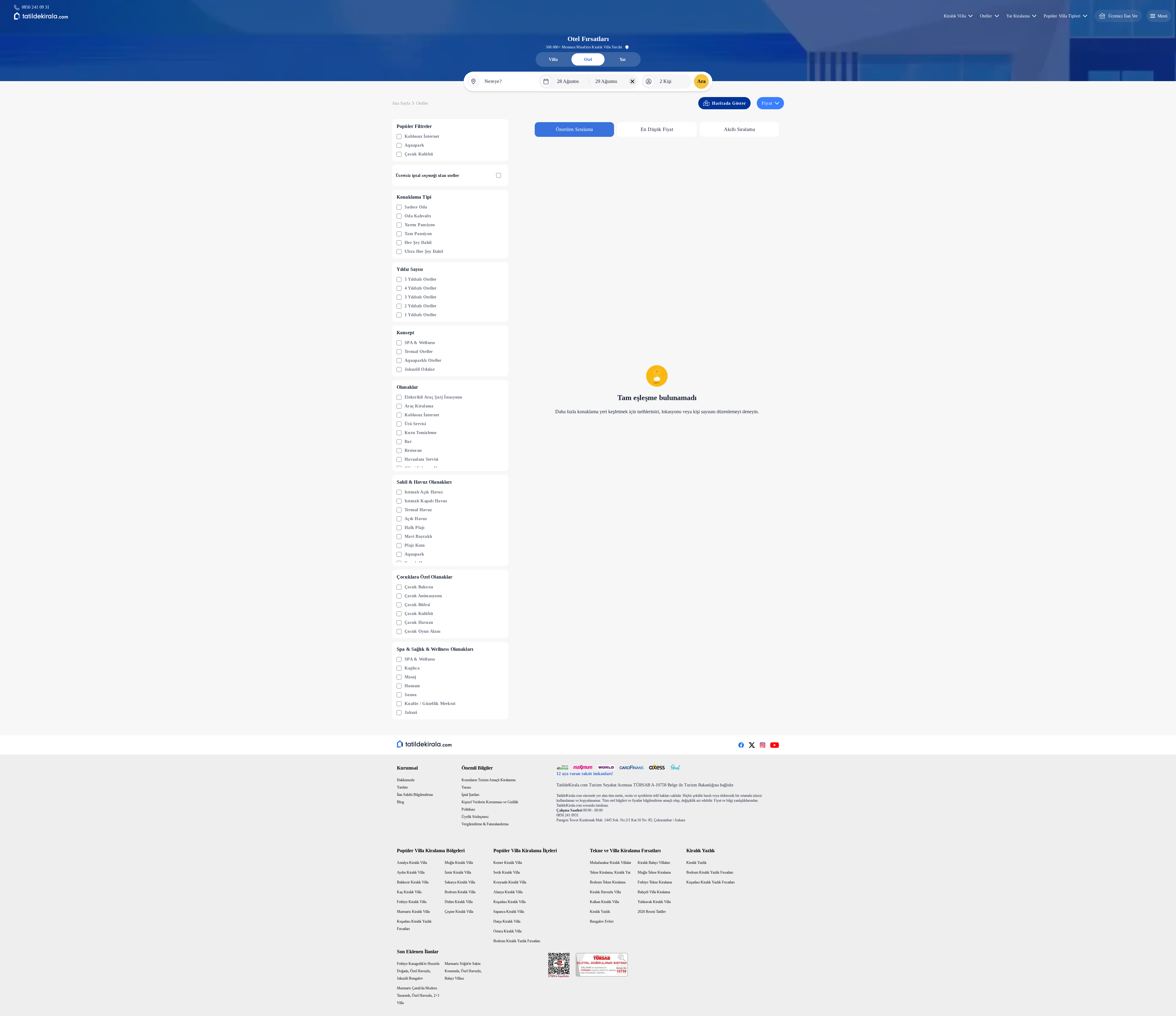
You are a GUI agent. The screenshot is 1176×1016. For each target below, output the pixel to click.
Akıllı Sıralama (739, 129)
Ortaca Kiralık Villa (507, 931)
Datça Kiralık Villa (506, 921)
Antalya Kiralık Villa (412, 862)
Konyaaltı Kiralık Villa (509, 882)
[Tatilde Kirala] (41, 16)
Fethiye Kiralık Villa (411, 902)
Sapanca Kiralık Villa (508, 911)
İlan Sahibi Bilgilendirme (415, 795)
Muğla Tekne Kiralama (654, 872)
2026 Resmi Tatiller (652, 911)
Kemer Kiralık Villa (507, 862)
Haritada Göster (729, 103)
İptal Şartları (470, 795)
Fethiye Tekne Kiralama (655, 882)
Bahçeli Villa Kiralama (654, 892)
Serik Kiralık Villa (506, 872)
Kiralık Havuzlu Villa (605, 892)
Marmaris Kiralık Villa (413, 911)
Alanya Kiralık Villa (507, 892)
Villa (553, 59)
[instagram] (762, 745)
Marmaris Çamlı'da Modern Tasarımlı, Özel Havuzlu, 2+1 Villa (418, 995)
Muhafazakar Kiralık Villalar (610, 862)
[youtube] (774, 745)
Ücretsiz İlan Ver (1123, 16)
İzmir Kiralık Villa (458, 872)
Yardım (402, 787)
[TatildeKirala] (424, 744)
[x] (752, 745)
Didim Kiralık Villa (459, 902)
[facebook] (741, 745)
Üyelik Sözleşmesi (475, 817)
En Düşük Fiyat (657, 129)
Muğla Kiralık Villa (459, 862)
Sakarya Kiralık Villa (460, 882)
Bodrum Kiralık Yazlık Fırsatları (516, 941)
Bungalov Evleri (601, 921)
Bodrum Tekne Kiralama (607, 882)
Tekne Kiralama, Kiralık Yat (610, 872)
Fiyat (767, 103)
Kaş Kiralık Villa (409, 892)
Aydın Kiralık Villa (410, 872)
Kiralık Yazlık (600, 911)
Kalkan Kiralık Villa (604, 902)
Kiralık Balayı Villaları (654, 862)
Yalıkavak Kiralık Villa (654, 902)
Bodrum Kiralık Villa (460, 892)
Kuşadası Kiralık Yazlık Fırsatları (710, 882)
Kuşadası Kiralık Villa (509, 902)
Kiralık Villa (955, 16)
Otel (588, 59)
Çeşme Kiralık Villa (459, 911)
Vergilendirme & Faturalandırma (485, 824)
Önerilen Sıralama (574, 129)
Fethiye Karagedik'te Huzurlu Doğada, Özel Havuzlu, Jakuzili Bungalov (418, 971)
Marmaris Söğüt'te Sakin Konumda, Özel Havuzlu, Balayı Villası (463, 971)
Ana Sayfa (401, 103)
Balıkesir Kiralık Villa (412, 882)
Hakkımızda (405, 780)
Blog (400, 802)
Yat (623, 59)
